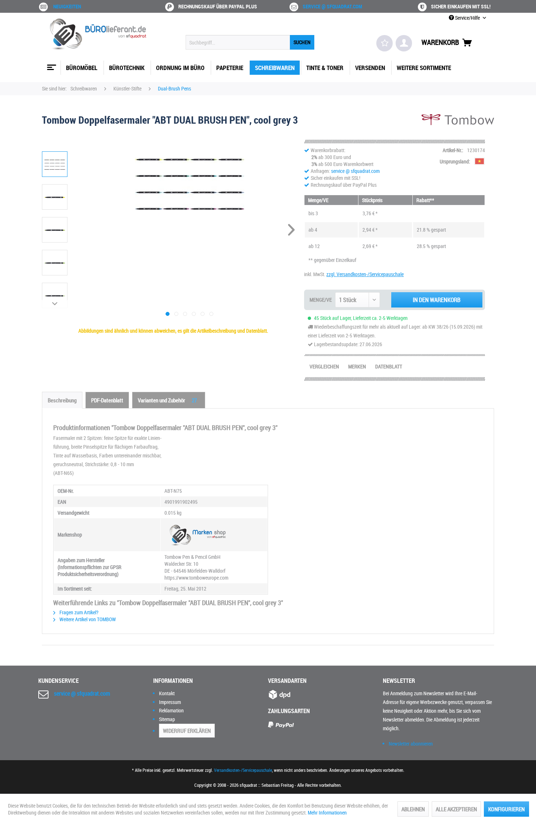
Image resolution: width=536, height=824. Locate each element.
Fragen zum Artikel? (78, 612)
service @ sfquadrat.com (332, 6)
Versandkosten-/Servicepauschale (243, 770)
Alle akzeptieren (456, 809)
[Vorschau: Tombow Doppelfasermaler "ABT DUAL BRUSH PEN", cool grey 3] (54, 164)
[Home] (50, 64)
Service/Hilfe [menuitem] (467, 17)
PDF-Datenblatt (107, 400)
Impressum (170, 702)
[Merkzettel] (384, 43)
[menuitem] (250, 42)
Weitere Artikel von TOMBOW (87, 619)
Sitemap (167, 719)
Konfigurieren (506, 809)
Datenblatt (388, 366)
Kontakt (167, 693)
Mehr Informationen (327, 812)
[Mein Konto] (404, 43)
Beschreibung (62, 400)
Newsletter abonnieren (411, 743)
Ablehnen (413, 809)
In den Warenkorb (437, 300)
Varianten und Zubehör (167, 400)
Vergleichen (324, 366)
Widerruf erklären (187, 730)
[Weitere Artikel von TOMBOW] (458, 127)
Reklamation (171, 710)
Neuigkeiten (67, 6)
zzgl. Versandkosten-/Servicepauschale (365, 274)
